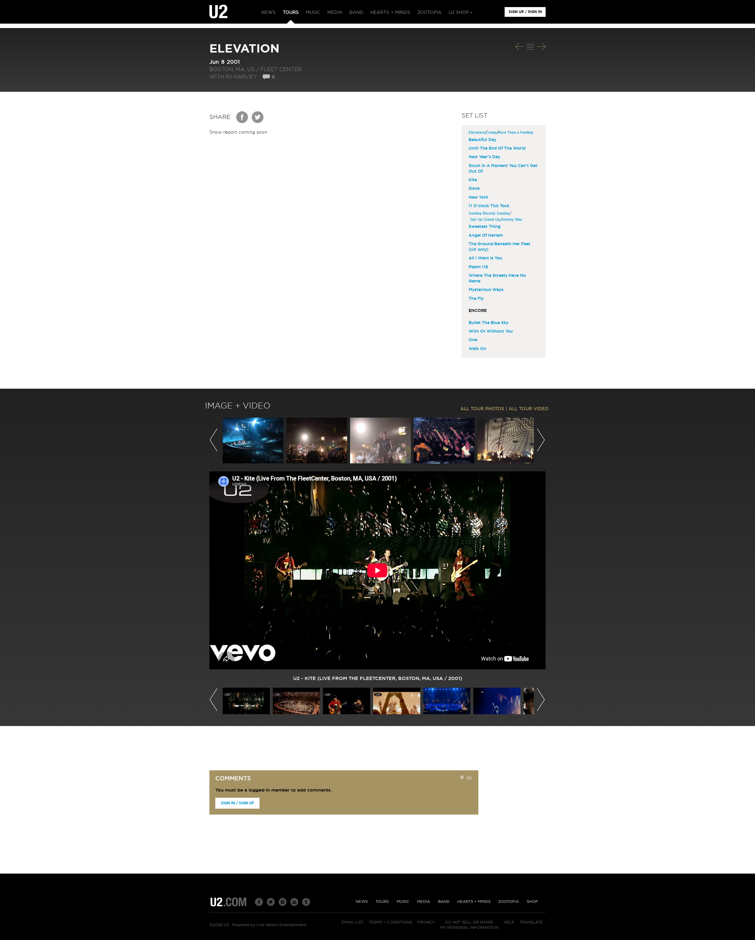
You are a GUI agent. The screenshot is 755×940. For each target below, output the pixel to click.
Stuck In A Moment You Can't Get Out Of (503, 169)
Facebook (242, 117)
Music (403, 902)
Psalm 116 (478, 267)
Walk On (477, 349)
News (362, 902)
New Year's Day (484, 157)
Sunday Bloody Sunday (490, 213)
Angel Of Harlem (486, 235)
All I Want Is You (485, 258)
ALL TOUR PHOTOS (482, 409)
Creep (491, 132)
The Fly (476, 299)
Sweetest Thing (484, 227)
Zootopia (508, 902)
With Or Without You (491, 331)
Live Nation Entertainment (281, 925)
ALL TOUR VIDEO (529, 409)
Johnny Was (512, 219)
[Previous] (519, 46)
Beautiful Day (482, 140)
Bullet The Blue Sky (488, 323)
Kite (473, 180)
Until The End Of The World (497, 148)
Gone (474, 189)
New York (478, 197)
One (473, 340)
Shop (532, 902)
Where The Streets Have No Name (497, 278)
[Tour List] (530, 46)
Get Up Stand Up (486, 219)
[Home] (218, 12)
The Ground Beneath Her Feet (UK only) (499, 247)
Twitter (258, 117)
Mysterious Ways (486, 290)
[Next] (541, 46)
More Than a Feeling (516, 132)
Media (423, 902)
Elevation (477, 132)
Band (443, 902)
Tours (382, 902)
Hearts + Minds (473, 902)
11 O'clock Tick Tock (489, 206)
